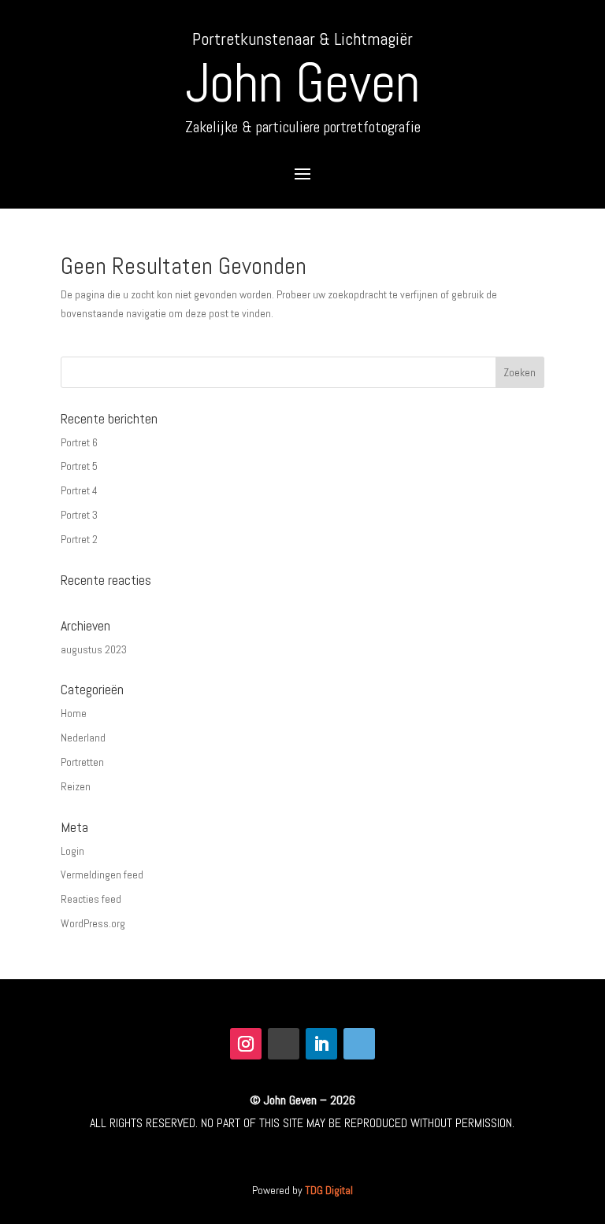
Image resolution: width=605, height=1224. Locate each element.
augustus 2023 (94, 649)
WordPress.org (93, 923)
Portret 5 (79, 466)
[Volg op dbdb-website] (359, 1043)
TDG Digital (329, 1190)
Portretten (82, 762)
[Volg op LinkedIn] (321, 1043)
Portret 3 (79, 515)
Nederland (83, 737)
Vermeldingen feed (102, 874)
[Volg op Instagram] (246, 1043)
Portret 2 (79, 539)
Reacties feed (91, 899)
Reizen (76, 786)
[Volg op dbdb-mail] (283, 1043)
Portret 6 (79, 442)
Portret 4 (79, 490)
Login (72, 851)
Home (74, 713)
